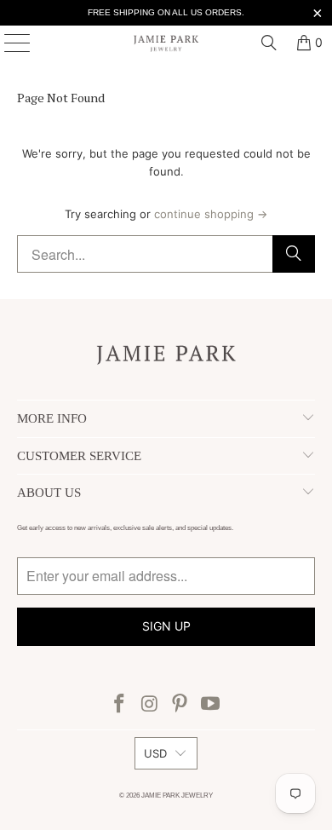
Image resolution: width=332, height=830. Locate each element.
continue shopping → (210, 214)
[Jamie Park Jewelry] (166, 43)
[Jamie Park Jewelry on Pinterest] (180, 705)
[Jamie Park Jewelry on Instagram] (150, 705)
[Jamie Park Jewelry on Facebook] (120, 705)
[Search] (269, 43)
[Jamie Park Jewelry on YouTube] (211, 705)
